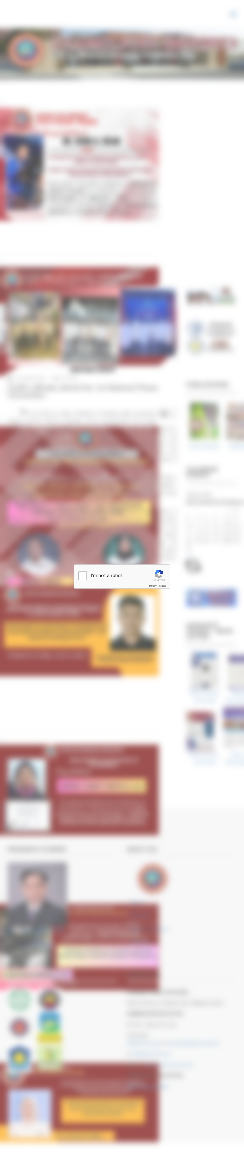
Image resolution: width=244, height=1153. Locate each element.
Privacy (153, 585)
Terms (162, 585)
